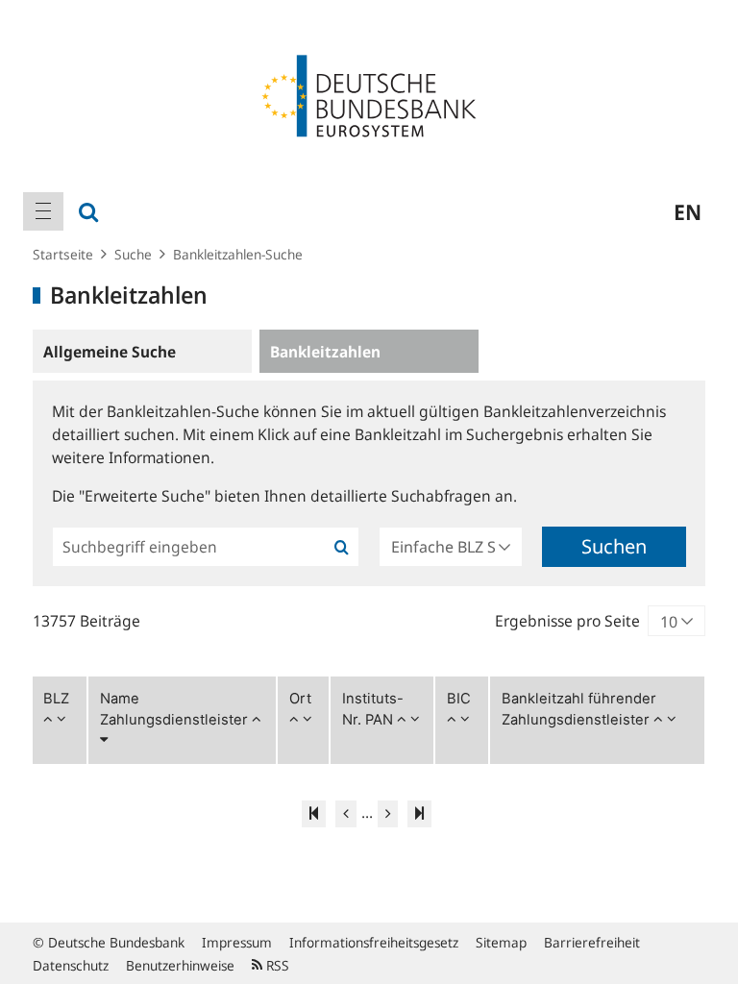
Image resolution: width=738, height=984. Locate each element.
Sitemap (501, 942)
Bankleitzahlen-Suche (238, 254)
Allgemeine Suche (109, 351)
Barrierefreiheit (592, 942)
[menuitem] (43, 211)
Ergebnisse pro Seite (567, 620)
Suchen (614, 546)
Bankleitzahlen (325, 351)
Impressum (237, 942)
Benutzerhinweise (180, 965)
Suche (133, 254)
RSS (275, 965)
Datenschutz (71, 965)
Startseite (63, 254)
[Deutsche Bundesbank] (369, 94)
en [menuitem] (687, 211)
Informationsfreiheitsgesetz (373, 942)
